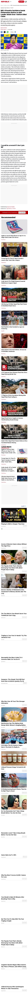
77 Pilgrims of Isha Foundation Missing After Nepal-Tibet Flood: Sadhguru (13, 396)
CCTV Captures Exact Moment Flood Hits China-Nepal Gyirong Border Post (14, 373)
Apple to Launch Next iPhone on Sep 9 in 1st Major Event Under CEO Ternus (13, 236)
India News (3, 376)
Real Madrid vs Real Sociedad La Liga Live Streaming (12, 328)
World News (3, 262)
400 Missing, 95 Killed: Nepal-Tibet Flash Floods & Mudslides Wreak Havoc (14, 305)
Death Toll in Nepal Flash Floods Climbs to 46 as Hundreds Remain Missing (14, 441)
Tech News (3, 239)
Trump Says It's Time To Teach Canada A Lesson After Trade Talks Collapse (12, 259)
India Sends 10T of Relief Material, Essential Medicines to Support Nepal (13, 282)
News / (2, 5)
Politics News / (7, 5)
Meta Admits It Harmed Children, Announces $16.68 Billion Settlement (13, 350)
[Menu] (26, 2)
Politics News (3, 29)
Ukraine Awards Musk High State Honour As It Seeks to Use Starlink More (8, 479)
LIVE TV (22, 1)
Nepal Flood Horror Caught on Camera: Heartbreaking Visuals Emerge (12, 419)
